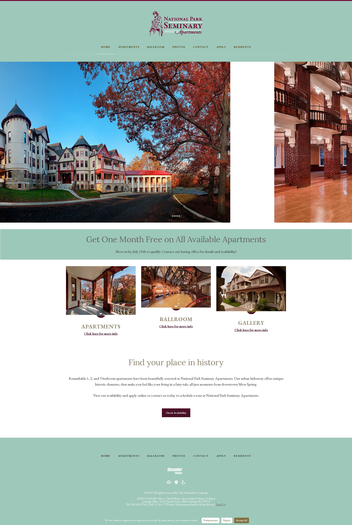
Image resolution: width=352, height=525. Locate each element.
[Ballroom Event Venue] (176, 288)
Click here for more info (101, 334)
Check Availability (176, 412)
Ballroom (176, 319)
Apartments (100, 326)
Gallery (251, 322)
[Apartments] (101, 292)
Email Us (221, 504)
